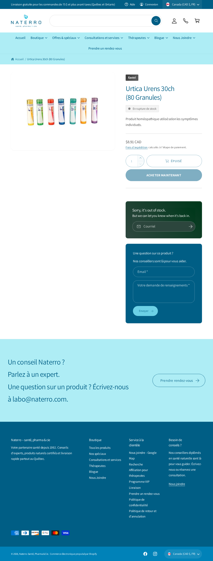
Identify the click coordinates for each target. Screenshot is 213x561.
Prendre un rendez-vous (144, 493)
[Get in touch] (185, 20)
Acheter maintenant (163, 175)
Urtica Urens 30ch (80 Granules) (46, 59)
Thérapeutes (97, 466)
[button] (197, 20)
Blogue (93, 471)
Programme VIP (139, 481)
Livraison (135, 487)
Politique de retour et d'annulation (142, 514)
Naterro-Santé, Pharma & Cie (33, 553)
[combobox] (106, 20)
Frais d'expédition (137, 147)
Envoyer (144, 311)
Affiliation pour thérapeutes (138, 473)
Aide (132, 4)
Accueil (19, 59)
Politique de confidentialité (138, 502)
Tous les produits (99, 447)
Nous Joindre (97, 477)
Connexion (151, 4)
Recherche (136, 464)
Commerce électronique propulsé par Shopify (73, 553)
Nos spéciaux (97, 454)
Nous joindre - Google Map (143, 455)
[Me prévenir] (191, 226)
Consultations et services (105, 460)
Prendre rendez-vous (176, 380)
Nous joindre (177, 484)
